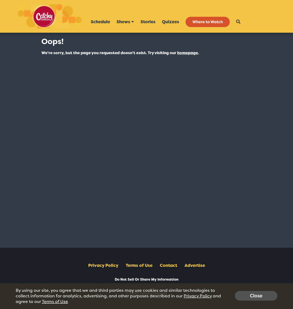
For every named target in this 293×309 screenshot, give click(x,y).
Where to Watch (207, 22)
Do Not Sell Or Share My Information (146, 279)
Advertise (194, 265)
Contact (168, 265)
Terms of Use (139, 265)
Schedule (100, 22)
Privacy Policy (103, 265)
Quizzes (170, 22)
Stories (148, 22)
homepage (187, 52)
